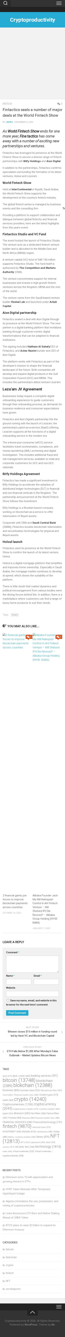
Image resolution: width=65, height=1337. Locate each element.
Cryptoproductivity (32, 19)
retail (50, 1142)
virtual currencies (23, 1151)
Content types (48, 1094)
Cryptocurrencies (18, 1104)
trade (7, 1151)
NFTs (25, 1142)
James (9, 122)
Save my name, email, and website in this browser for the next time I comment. (31, 1002)
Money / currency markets (22, 1137)
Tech (29, 1147)
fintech (7, 103)
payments (38, 1142)
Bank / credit (21, 1076)
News (43, 1136)
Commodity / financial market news (21, 1095)
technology (48, 1146)
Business (11, 1090)
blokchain (32, 1085)
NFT (8, 1281)
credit (8, 1100)
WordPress (30, 1324)
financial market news (47, 1118)
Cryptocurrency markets (25, 1109)
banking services (44, 1075)
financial (28, 1118)
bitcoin (19, 1080)
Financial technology (47, 1122)
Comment (12, 952)
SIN (19, 1147)
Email (38, 975)
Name (10, 975)
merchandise (44, 1132)
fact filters (38, 1113)
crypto (30, 1099)
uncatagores (13, 1288)
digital (8, 1113)
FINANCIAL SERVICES (17, 1122)
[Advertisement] (32, 65)
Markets (29, 1131)
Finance (14, 1118)
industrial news (41, 1127)
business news (30, 1090)
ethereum (22, 1113)
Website (10, 987)
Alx (53, 1324)
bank (7, 1076)
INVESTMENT (12, 1131)
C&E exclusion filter (51, 1090)
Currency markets (49, 1109)
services (8, 1147)
